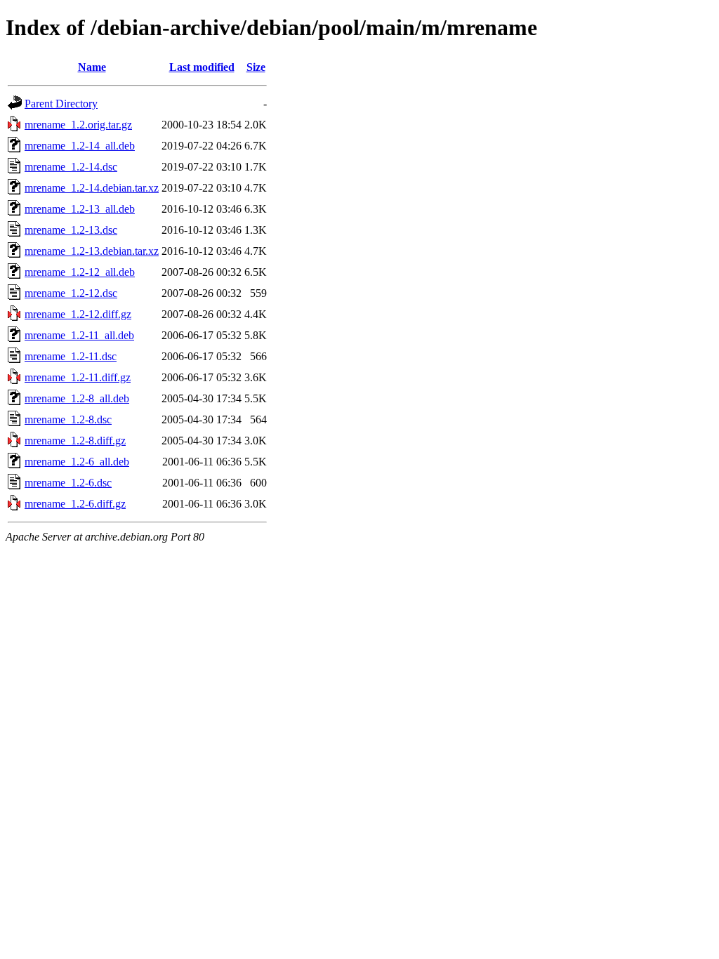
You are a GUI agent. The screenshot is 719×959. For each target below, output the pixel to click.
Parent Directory (61, 104)
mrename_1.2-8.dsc (68, 419)
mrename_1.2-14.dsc (71, 167)
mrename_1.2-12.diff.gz (78, 314)
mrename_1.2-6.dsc (68, 483)
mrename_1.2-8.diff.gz (75, 441)
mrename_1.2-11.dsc (71, 356)
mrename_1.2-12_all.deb (80, 272)
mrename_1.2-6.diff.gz (75, 504)
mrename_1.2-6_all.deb (77, 462)
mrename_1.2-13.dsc (71, 230)
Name (92, 67)
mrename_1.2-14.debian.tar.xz (92, 188)
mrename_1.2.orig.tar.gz (78, 125)
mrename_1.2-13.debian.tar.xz (92, 251)
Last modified (202, 67)
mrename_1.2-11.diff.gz (78, 377)
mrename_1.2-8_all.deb (77, 398)
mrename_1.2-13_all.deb (80, 209)
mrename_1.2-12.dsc (71, 293)
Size (255, 67)
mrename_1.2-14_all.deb (80, 146)
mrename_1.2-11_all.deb (79, 335)
